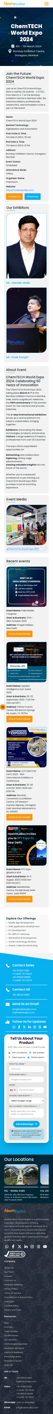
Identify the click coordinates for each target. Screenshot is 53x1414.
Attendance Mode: (16, 170)
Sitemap (8, 1365)
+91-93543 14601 (20, 994)
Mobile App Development (21, 922)
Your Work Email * (18, 1074)
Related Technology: (17, 125)
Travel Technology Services (22, 941)
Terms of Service (12, 1293)
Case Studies (11, 1331)
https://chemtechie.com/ (20, 190)
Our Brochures (11, 1335)
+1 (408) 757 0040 (22, 973)
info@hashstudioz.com (24, 1009)
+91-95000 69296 (21, 977)
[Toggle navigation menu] (46, 3)
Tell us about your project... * (24, 1106)
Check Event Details (19, 633)
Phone (12, 1085)
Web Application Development (24, 926)
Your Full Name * (17, 1064)
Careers (8, 1276)
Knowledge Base (12, 1356)
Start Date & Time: (16, 133)
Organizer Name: (15, 178)
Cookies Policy (11, 1305)
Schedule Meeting (13, 1284)
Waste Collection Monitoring (23, 945)
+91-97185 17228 (20, 970)
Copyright (9, 1301)
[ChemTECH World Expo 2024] (27, 524)
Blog (6, 1322)
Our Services (10, 1339)
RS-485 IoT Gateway (19, 934)
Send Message (25, 1124)
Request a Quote (13, 1360)
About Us (8, 1267)
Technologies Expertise (15, 1343)
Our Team (9, 1271)
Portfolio (8, 1327)
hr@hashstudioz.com (23, 1012)
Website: (11, 186)
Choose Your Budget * (20, 1095)
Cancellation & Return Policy (18, 1297)
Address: (11, 150)
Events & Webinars (13, 1352)
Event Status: (13, 161)
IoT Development (17, 930)
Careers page (25, 1133)
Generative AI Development (23, 937)
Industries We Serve (14, 1348)
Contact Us (14, 196)
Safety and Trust (12, 1309)
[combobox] (13, 1090)
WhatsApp (32, 196)
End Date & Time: (15, 141)
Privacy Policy (11, 1288)
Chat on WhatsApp (25, 1402)
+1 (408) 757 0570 (22, 980)
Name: (9, 116)
